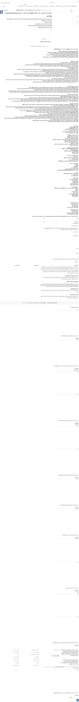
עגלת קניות (16, 661)
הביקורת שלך (75, 235)
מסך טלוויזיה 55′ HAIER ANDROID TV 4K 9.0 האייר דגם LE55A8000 (65, 642)
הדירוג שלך (75, 232)
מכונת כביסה (36, 652)
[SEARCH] (17, 2)
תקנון (18, 663)
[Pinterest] (53, 656)
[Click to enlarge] (70, 27)
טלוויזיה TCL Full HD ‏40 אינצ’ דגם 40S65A (70, 535)
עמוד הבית (49, 10)
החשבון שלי (16, 652)
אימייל (76, 253)
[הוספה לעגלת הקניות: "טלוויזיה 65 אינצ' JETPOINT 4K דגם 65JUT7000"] (77, 503)
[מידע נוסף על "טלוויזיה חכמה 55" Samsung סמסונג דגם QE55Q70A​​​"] (77, 473)
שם (77, 248)
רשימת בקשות (16, 658)
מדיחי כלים (36, 665)
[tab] (47, 46)
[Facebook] (57, 656)
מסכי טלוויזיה (44, 10)
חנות (18, 654)
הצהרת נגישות (16, 665)
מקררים (37, 656)
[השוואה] (71, 333)
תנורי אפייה (36, 661)
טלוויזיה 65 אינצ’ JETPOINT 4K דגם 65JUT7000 (69, 505)
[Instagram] (55, 656)
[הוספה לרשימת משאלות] (68, 333)
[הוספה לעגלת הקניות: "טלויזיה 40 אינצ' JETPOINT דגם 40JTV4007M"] (77, 333)
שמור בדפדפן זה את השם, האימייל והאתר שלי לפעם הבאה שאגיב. (65, 259)
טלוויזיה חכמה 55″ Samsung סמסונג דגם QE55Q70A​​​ (68, 475)
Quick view (74, 333)
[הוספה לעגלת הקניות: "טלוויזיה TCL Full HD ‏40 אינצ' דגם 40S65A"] (77, 533)
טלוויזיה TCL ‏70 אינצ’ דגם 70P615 (72, 588)
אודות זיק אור (16, 656)
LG (43, 218)
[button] (1, 12)
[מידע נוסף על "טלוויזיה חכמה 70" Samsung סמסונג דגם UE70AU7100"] (77, 418)
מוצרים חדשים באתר (37, 302)
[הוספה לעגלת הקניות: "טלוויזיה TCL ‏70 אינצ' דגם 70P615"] (77, 586)
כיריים (37, 663)
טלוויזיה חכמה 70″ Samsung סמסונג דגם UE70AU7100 (68, 420)
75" (44, 221)
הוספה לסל (70, 697)
